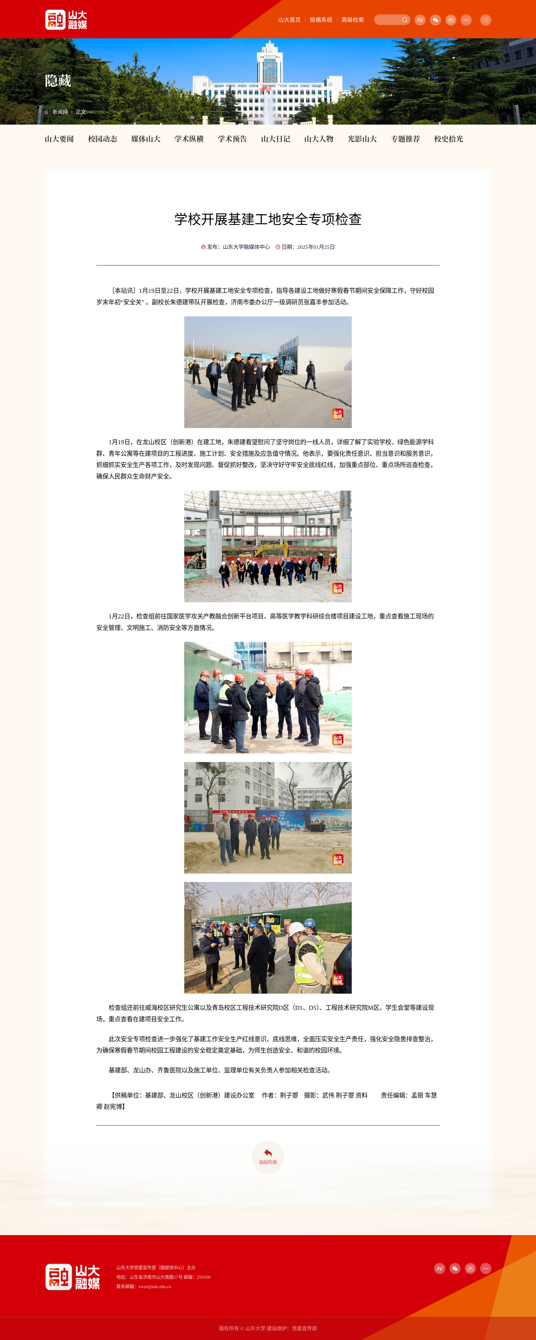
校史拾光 (448, 138)
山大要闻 (59, 138)
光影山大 (362, 138)
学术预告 (232, 138)
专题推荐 (405, 138)
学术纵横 (189, 138)
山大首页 (289, 20)
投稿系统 (321, 20)
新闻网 (60, 112)
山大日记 (275, 138)
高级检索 (352, 20)
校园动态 (102, 138)
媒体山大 (146, 138)
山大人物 (319, 138)
